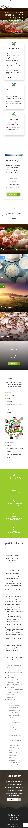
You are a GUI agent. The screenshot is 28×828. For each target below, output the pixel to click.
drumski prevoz (12, 758)
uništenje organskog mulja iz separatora (15, 736)
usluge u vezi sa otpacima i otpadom (14, 672)
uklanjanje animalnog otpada (13, 670)
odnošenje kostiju (13, 703)
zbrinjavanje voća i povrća (15, 738)
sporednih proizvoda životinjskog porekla (14, 216)
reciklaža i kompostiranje (14, 762)
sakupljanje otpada (11, 677)
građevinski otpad (13, 729)
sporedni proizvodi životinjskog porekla (14, 666)
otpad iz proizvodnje (11, 699)
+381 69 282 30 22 (14, 0)
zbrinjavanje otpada (13, 712)
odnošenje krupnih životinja (15, 710)
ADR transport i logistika (14, 764)
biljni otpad (11, 727)
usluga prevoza (12, 757)
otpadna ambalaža (13, 720)
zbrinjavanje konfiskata (14, 715)
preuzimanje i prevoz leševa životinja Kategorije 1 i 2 (15, 690)
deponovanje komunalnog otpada (14, 679)
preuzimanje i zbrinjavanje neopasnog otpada (12, 693)
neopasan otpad (10, 695)
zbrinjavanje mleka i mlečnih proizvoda (15, 723)
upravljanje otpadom (13, 730)
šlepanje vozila (12, 755)
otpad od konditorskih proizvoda (14, 742)
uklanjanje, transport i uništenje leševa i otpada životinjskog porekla (14, 683)
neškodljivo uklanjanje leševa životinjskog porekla (13, 674)
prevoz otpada (10, 680)
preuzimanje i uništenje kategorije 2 (14, 749)
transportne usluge (13, 753)
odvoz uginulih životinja (14, 708)
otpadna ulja (12, 719)
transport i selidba (13, 752)
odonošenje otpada (11, 685)
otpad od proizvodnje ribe (15, 740)
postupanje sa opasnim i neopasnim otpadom (14, 706)
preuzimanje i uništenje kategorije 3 (14, 746)
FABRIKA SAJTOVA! (14, 826)
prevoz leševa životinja (14, 714)
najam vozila (12, 760)
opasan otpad (10, 697)
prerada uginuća (10, 687)
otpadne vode (12, 717)
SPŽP (8, 664)
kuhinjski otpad (12, 725)
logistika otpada (12, 765)
